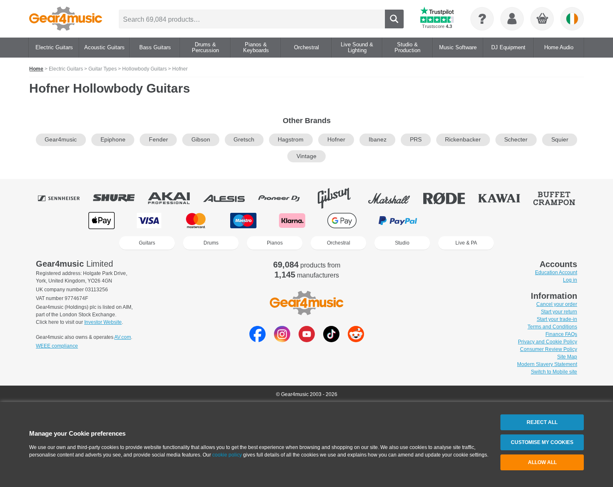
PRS (416, 139)
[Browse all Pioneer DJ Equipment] (284, 198)
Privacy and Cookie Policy (547, 342)
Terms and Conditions (552, 327)
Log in (570, 280)
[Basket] (542, 19)
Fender (158, 139)
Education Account (556, 272)
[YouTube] (307, 339)
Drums (211, 243)
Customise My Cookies (542, 442)
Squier (559, 139)
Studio (402, 243)
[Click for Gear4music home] (65, 19)
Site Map (567, 357)
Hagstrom (291, 139)
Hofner (336, 139)
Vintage (306, 156)
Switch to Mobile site (554, 372)
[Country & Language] (572, 19)
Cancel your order (556, 304)
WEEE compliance (57, 346)
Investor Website (103, 322)
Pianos (275, 243)
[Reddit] (356, 339)
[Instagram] (282, 339)
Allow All (542, 462)
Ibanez (378, 139)
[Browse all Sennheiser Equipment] (64, 198)
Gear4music (61, 139)
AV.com (122, 337)
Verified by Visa (510, 220)
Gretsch (244, 139)
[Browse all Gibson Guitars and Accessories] (339, 198)
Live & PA (466, 243)
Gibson (200, 139)
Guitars (147, 243)
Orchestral (338, 243)
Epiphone (113, 139)
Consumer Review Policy (548, 349)
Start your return (559, 312)
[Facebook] (257, 339)
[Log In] (512, 19)
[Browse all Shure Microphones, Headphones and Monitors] (119, 198)
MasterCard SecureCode (457, 220)
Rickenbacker (463, 139)
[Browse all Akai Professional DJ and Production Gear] (174, 198)
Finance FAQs (561, 334)
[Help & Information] (482, 19)
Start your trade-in (557, 319)
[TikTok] (331, 339)
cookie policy (227, 455)
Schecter (516, 139)
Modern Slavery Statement (547, 364)
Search (394, 19)
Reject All (542, 422)
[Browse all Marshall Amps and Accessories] (394, 198)
